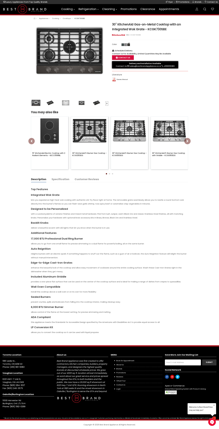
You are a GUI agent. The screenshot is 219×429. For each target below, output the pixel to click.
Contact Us (121, 66)
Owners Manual (122, 79)
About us (120, 365)
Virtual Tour (121, 381)
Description (38, 179)
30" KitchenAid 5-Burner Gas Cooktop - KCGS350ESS (89, 154)
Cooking (67, 9)
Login (118, 389)
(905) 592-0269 (17, 406)
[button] (106, 174)
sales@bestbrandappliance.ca (144, 66)
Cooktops (67, 18)
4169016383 (169, 66)
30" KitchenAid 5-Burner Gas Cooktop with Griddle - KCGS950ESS (168, 154)
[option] (69, 51)
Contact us (120, 385)
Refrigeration (87, 9)
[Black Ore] (128, 44)
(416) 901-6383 (17, 367)
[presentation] (31, 141)
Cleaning (108, 9)
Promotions (129, 9)
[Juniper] (123, 44)
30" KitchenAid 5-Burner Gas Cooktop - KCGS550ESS (129, 154)
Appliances (43, 18)
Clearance (147, 9)
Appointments (169, 9)
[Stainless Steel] (125, 44)
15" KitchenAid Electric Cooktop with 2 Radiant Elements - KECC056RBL (48, 154)
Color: (114, 44)
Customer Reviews (87, 179)
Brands (119, 369)
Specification (60, 179)
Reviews (119, 377)
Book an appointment (125, 360)
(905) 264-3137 (17, 385)
